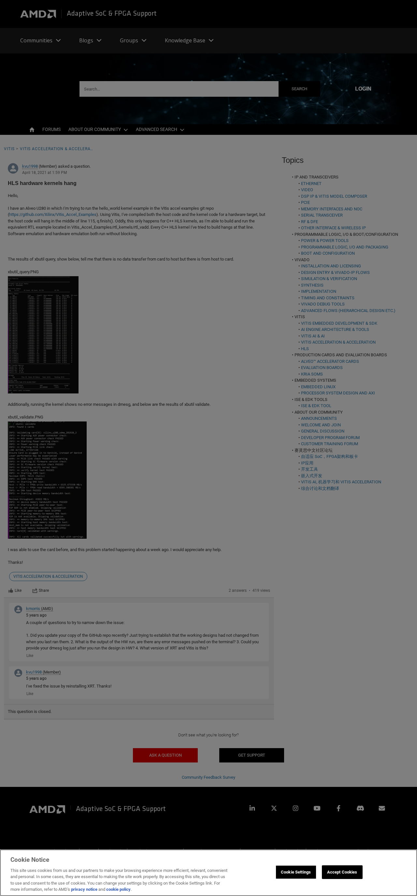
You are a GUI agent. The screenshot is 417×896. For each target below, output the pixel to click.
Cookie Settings (296, 872)
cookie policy (118, 889)
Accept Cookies (342, 872)
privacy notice (84, 889)
